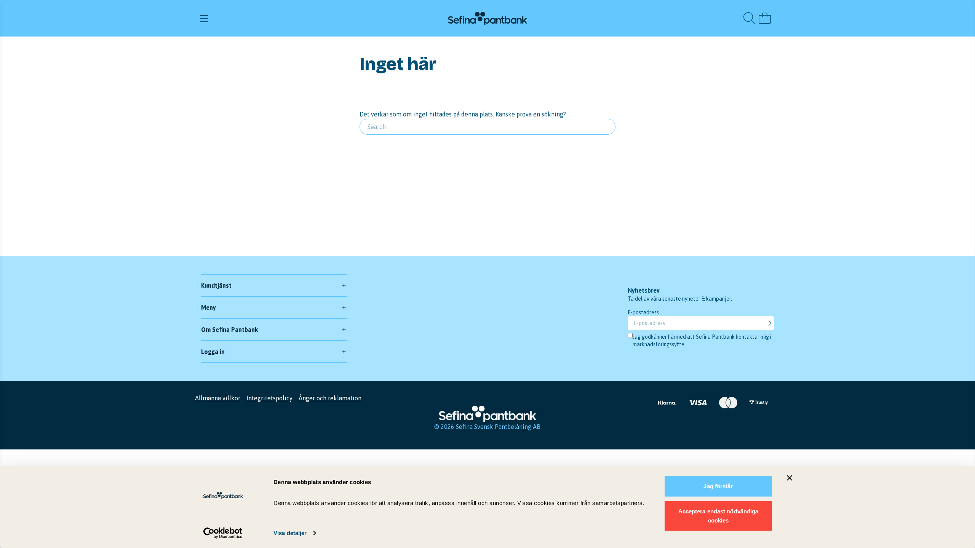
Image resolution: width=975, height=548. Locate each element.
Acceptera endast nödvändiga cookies (718, 515)
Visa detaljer (290, 533)
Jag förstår (718, 486)
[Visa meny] (294, 18)
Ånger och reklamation (330, 398)
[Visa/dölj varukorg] (765, 18)
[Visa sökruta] (749, 18)
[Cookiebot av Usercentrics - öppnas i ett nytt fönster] (223, 533)
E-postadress (643, 312)
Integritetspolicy (269, 398)
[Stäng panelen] (789, 478)
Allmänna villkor (217, 398)
